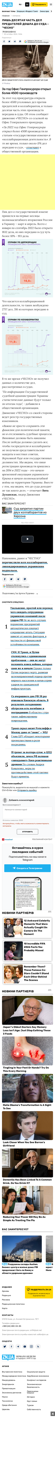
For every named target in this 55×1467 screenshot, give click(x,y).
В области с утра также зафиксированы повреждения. (30, 708)
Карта (4, 1308)
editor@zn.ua (42, 1334)
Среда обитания (9, 1405)
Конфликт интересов (36, 1380)
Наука (5, 1397)
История (31, 1397)
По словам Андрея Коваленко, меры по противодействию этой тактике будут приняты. (31, 764)
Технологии (7, 1401)
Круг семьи (32, 1401)
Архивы (5, 1291)
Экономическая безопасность (34, 1385)
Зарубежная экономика (38, 1376)
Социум (30, 1393)
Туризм (30, 1405)
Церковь (6, 1409)
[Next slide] (51, 11)
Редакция (6, 1295)
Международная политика (14, 1376)
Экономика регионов (11, 1393)
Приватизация (8, 1388)
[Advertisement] (27, 182)
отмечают (32, 147)
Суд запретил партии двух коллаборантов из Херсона (30, 512)
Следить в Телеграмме (29, 868)
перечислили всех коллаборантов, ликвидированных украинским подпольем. (25, 566)
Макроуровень (8, 1380)
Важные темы (8, 11)
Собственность (34, 1409)
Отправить (27, 832)
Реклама (6, 1300)
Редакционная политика (13, 1304)
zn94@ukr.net (36, 1330)
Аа (27, 4)
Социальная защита (36, 1372)
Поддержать (40, 4)
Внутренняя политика (12, 1372)
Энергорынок (8, 1384)
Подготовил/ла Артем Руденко (18, 593)
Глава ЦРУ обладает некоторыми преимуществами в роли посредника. (31, 736)
